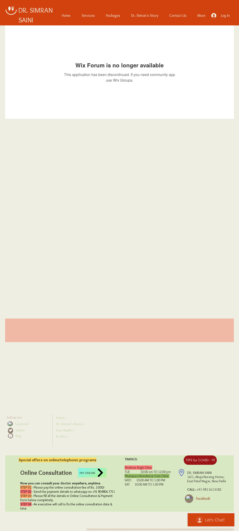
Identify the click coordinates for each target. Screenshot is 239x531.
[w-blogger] (10, 435)
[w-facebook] (10, 424)
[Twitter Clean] (10, 430)
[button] (29, 436)
